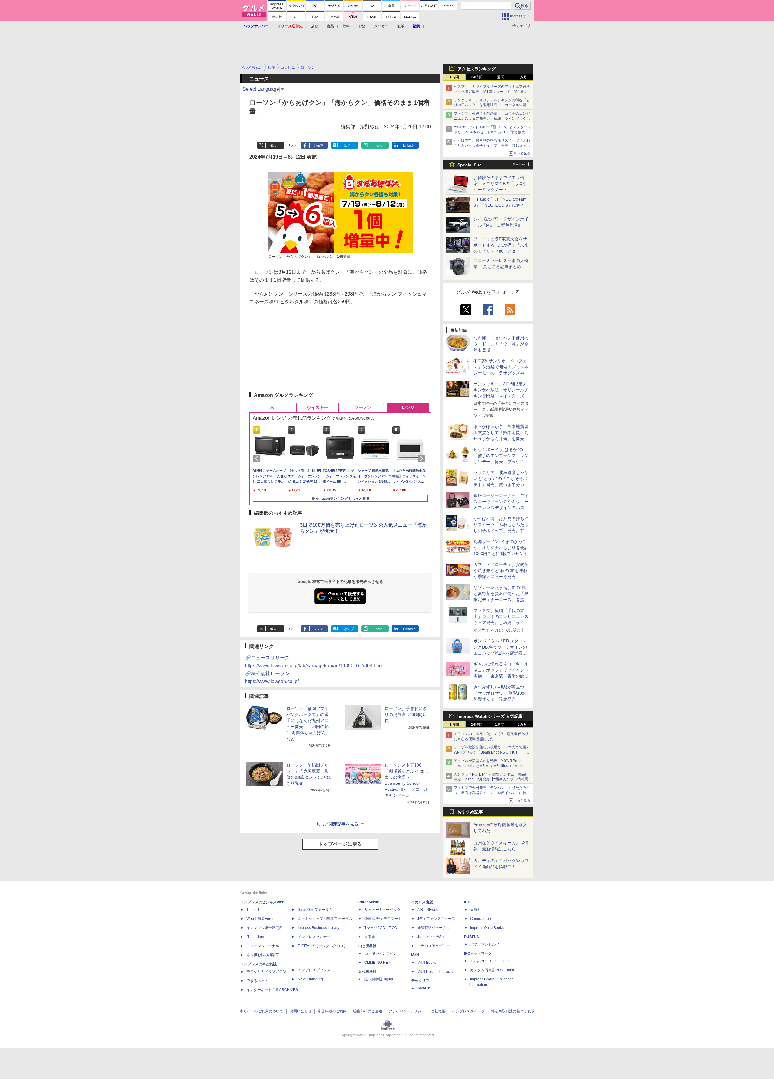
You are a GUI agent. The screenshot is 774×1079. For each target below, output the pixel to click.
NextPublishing (310, 979)
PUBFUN (472, 937)
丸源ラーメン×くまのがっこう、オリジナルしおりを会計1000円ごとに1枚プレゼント (500, 547)
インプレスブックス (314, 970)
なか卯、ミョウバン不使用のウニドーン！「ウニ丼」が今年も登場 (500, 343)
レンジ (408, 407)
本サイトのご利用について (261, 1011)
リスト (292, 145)
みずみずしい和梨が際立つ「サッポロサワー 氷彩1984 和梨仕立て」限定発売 (500, 693)
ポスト (275, 145)
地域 (400, 26)
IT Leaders (255, 937)
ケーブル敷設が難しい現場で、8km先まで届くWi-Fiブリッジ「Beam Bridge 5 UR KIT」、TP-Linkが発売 (492, 752)
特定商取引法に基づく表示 (513, 1011)
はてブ (349, 145)
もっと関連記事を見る (337, 824)
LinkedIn (409, 145)
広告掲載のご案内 (332, 1011)
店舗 (314, 26)
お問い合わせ (300, 1011)
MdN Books (426, 962)
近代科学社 (367, 971)
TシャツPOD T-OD (380, 928)
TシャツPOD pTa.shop (490, 961)
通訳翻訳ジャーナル (433, 928)
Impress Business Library (318, 928)
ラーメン (362, 407)
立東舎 (369, 937)
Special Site (469, 164)
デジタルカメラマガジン (266, 971)
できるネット (257, 981)
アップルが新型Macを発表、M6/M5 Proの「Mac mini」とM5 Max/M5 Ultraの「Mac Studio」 (488, 766)
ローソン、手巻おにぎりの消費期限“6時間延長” (406, 714)
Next (423, 458)
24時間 (477, 77)
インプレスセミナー (314, 937)
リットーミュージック (382, 909)
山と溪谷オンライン (380, 953)
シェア (319, 145)
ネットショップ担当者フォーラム (325, 919)
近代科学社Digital (378, 979)
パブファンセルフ (484, 944)
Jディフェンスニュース (436, 919)
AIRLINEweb (427, 909)
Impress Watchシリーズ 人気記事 (490, 716)
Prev (257, 458)
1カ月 (522, 77)
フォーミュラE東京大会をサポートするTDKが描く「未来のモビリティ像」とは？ (500, 245)
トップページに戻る (340, 844)
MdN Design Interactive (436, 971)
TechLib (423, 988)
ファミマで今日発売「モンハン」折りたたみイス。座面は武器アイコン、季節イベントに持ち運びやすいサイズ (492, 793)
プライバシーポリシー (407, 1011)
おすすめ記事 (470, 811)
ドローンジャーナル (262, 946)
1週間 (499, 77)
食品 (330, 26)
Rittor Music (368, 902)
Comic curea (480, 919)
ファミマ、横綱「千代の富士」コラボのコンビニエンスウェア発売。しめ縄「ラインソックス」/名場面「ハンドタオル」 (492, 118)
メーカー (381, 26)
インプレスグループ (468, 1011)
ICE (467, 902)
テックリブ (420, 981)
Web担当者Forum (260, 919)
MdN (415, 955)
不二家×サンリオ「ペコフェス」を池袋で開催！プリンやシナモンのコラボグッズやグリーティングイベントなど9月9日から (500, 372)
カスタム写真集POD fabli (492, 970)
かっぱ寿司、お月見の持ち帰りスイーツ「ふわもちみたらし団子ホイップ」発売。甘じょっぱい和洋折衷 (492, 145)
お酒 (362, 26)
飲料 (346, 26)
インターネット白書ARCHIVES (272, 990)
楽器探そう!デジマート (383, 919)
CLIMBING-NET (377, 962)
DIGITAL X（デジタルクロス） (322, 946)
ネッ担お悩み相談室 (262, 955)
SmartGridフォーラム (315, 909)
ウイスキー (317, 407)
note (379, 145)
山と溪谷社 (367, 946)
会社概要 (438, 1011)
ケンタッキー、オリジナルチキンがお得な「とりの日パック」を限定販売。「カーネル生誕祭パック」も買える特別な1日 (492, 105)
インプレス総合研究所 (264, 928)
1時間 (454, 77)
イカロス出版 (422, 902)
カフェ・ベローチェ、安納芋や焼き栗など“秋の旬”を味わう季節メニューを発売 (500, 570)
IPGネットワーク (478, 953)
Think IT (252, 909)
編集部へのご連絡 (367, 1011)
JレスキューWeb (431, 937)
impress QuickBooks (487, 928)
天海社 (475, 909)
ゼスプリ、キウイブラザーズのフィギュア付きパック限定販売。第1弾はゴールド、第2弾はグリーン (492, 91)
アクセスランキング (476, 69)
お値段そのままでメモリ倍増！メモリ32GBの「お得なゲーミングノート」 (500, 183)
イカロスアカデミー (433, 946)
